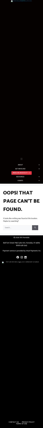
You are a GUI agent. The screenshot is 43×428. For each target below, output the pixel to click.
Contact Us (14, 422)
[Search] (35, 227)
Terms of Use (21, 424)
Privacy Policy (28, 422)
